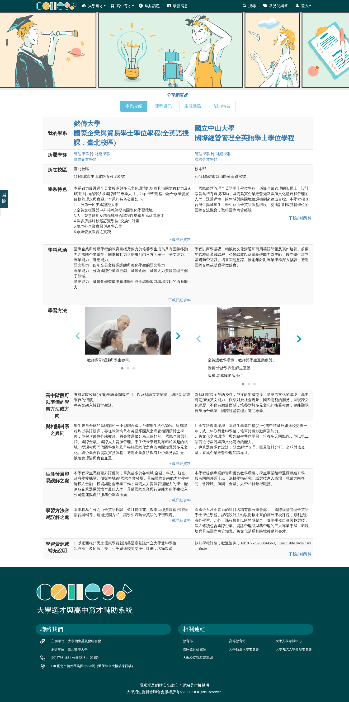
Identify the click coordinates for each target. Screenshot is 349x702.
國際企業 (85, 159)
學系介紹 (133, 106)
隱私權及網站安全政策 (159, 685)
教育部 (188, 641)
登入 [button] (305, 6)
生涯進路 (192, 106)
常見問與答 (278, 6)
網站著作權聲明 (196, 685)
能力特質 (222, 106)
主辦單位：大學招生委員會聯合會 (76, 641)
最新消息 (180, 6)
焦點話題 (152, 6)
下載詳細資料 (178, 240)
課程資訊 (163, 106)
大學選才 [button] (95, 6)
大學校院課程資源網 (198, 658)
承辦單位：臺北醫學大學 (69, 649)
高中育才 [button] (124, 6)
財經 (102, 154)
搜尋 (252, 6)
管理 (81, 154)
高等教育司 (237, 641)
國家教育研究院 (194, 649)
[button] (122, 368)
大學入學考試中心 (288, 641)
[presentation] (77, 335)
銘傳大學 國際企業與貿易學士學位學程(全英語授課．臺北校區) (131, 133)
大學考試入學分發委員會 (293, 649)
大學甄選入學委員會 (244, 649)
